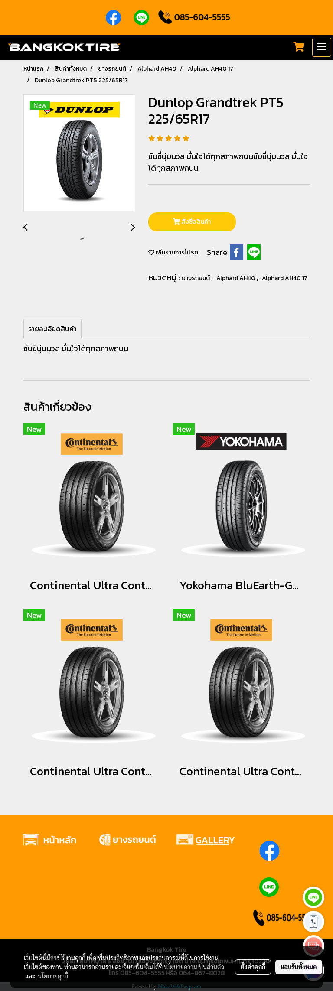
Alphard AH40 (236, 278)
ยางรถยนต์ (196, 278)
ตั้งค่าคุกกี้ (253, 967)
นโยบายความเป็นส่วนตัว (194, 967)
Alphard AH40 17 (284, 278)
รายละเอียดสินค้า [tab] (52, 328)
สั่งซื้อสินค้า (195, 221)
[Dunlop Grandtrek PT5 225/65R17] (79, 153)
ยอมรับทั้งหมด (299, 967)
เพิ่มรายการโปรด (176, 252)
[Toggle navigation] (321, 47)
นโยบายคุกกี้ (53, 976)
